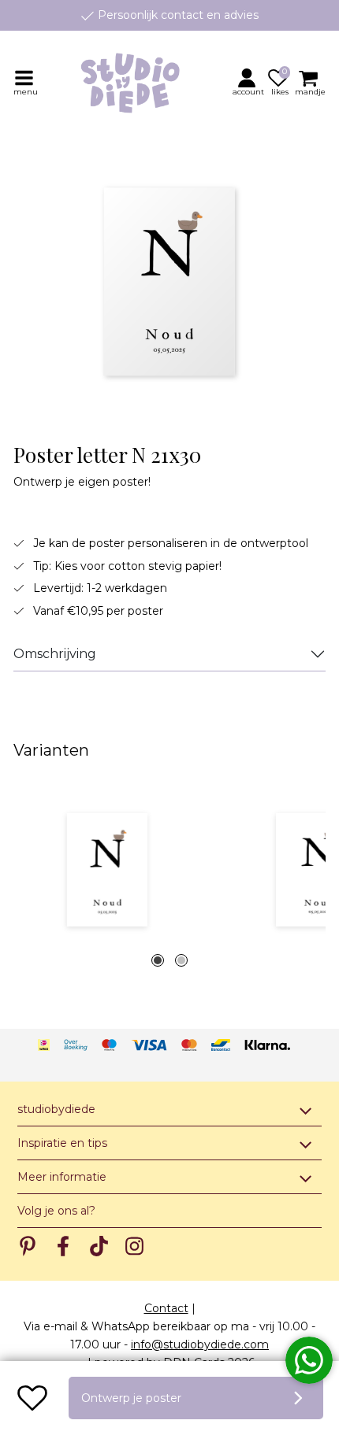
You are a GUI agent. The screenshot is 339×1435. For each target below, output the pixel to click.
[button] (249, 82)
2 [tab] (181, 960)
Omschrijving (54, 653)
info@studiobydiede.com (200, 1344)
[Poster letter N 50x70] (107, 870)
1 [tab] (158, 960)
